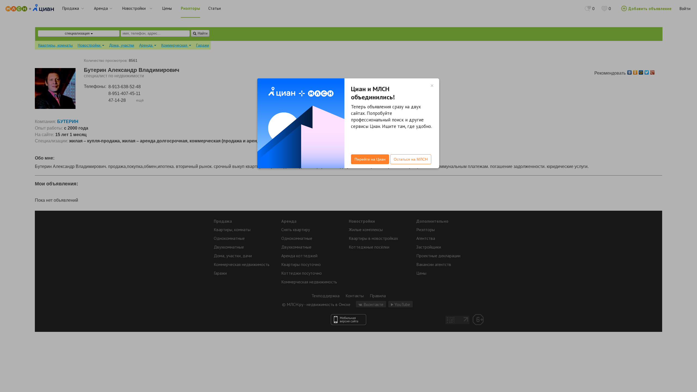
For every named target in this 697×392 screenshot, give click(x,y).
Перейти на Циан (370, 159)
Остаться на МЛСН (411, 159)
